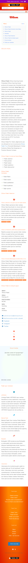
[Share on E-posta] (14, 339)
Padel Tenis (14, 512)
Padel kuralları (14, 495)
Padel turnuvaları (14, 516)
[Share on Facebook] (14, 331)
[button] (16, 1)
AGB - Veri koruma (14, 535)
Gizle (23, 23)
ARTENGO (3, 395)
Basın (14, 529)
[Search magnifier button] (25, 8)
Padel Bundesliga (14, 519)
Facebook (6, 321)
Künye (14, 533)
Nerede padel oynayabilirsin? (14, 500)
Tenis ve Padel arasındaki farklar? (14, 502)
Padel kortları (14, 514)
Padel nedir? (14, 497)
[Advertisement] (14, 65)
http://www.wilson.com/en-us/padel (13, 318)
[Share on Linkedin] (14, 337)
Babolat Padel (4, 418)
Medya (14, 531)
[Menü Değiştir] (26, 11)
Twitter (6, 326)
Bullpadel (3, 439)
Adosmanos (4, 464)
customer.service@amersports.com (13, 315)
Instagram (7, 323)
